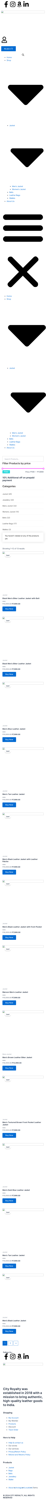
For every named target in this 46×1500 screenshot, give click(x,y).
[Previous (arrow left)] (4, 750)
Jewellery (8, 500)
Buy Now (9, 609)
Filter (6, 472)
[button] (23, 250)
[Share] (38, 2)
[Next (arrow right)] (41, 750)
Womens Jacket (10, 512)
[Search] (40, 459)
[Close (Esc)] (43, 2)
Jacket (7, 494)
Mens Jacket (9, 506)
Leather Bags (14, 195)
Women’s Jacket (19, 189)
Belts (11, 192)
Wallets (12, 198)
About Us (10, 201)
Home (9, 57)
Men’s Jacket (17, 186)
